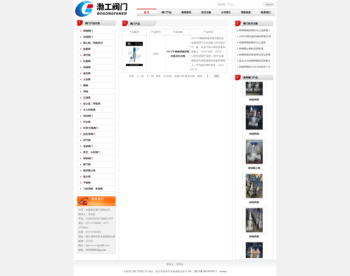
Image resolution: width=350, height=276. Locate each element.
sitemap (223, 271)
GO (216, 76)
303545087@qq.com (96, 249)
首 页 (146, 12)
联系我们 (266, 12)
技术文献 (206, 12)
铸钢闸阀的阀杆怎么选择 (252, 42)
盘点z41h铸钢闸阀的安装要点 (254, 60)
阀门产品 (166, 12)
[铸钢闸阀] (254, 91)
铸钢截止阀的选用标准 (251, 48)
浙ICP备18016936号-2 (205, 271)
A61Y (156, 53)
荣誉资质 (246, 12)
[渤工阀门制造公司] (105, 17)
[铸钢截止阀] (254, 160)
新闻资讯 (186, 12)
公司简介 (226, 12)
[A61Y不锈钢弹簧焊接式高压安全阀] (134, 65)
